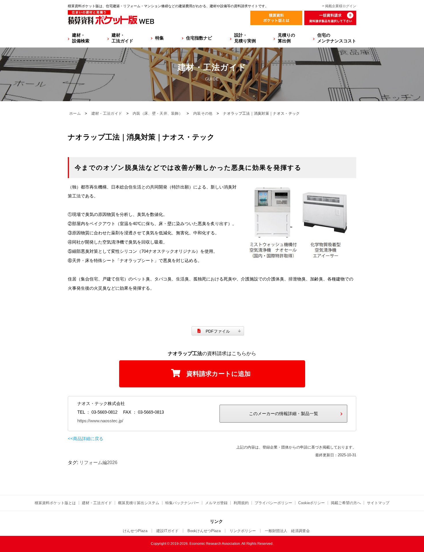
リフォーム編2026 (98, 462)
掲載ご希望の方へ (346, 503)
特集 (159, 37)
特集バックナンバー (182, 503)
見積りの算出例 (286, 38)
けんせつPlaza (135, 531)
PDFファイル (218, 331)
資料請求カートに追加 (218, 373)
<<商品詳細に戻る (85, 438)
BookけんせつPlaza (204, 531)
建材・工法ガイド (122, 38)
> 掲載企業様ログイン (339, 6)
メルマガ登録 (216, 503)
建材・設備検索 (80, 38)
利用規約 (241, 503)
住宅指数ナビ (199, 37)
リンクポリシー (243, 531)
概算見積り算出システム (138, 503)
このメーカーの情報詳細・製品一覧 (283, 413)
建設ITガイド (167, 531)
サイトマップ (378, 503)
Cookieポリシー (311, 503)
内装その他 (203, 113)
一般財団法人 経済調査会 (287, 531)
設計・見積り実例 (245, 38)
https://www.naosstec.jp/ (100, 420)
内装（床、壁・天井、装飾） (158, 113)
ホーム (75, 113)
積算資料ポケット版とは (55, 503)
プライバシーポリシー (273, 503)
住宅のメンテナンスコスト (336, 38)
